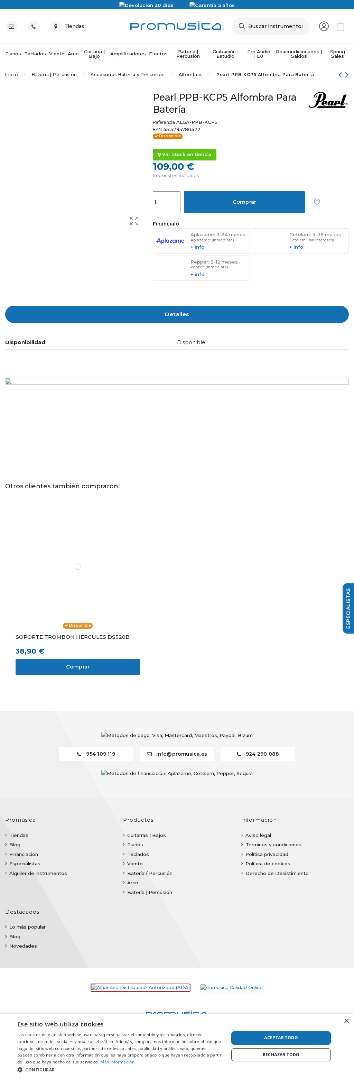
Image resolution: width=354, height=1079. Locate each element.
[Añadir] (316, 202)
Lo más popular (27, 927)
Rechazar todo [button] (281, 1055)
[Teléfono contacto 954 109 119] (35, 26)
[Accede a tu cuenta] (324, 26)
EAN (157, 129)
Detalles (177, 314)
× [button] (346, 1021)
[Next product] (347, 74)
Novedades (23, 946)
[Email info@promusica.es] (13, 26)
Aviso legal (258, 835)
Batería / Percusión (150, 873)
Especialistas (24, 863)
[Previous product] (341, 74)
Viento (135, 863)
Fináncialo (166, 224)
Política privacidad (266, 854)
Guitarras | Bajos (146, 835)
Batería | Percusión (149, 892)
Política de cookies (267, 863)
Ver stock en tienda (185, 154)
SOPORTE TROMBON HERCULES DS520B (73, 637)
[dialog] (177, 1046)
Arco (132, 882)
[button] (120, 1070)
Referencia (164, 122)
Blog (14, 844)
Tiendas (18, 835)
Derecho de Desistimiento (277, 873)
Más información (117, 1062)
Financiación (23, 854)
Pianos (135, 844)
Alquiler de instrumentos (38, 873)
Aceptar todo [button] (281, 1038)
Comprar (245, 202)
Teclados (138, 854)
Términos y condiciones (273, 844)
